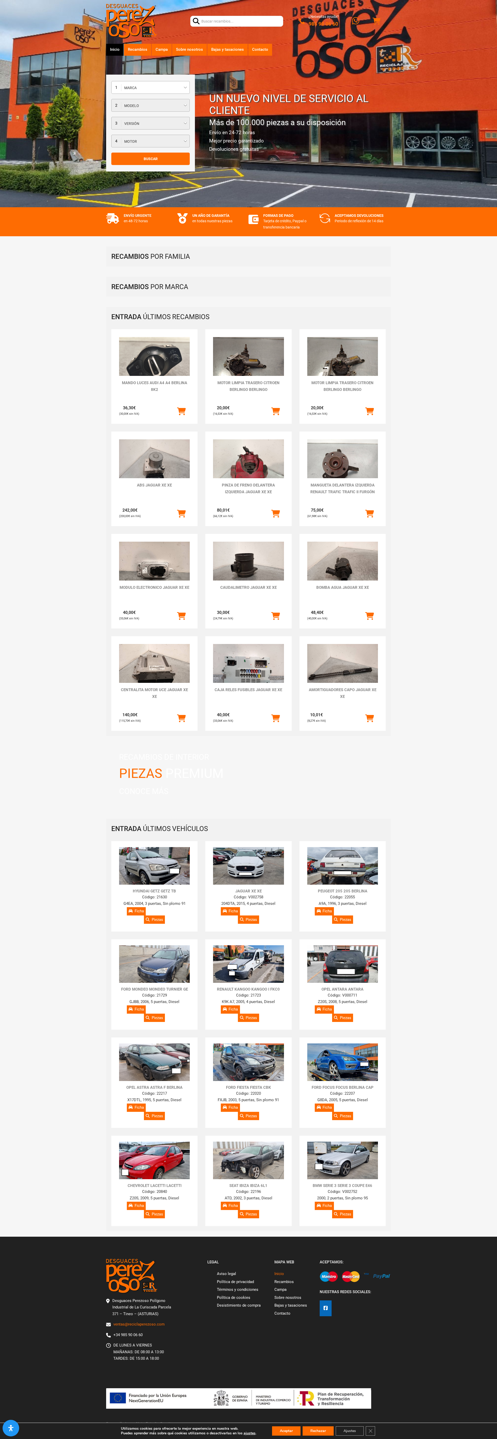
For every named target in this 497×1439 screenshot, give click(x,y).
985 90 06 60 (323, 24)
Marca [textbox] (130, 88)
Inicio (115, 49)
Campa (162, 49)
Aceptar (286, 1430)
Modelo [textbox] (131, 106)
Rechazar (318, 1430)
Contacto (260, 49)
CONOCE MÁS (144, 791)
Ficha (139, 911)
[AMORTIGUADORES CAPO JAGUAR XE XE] (342, 670)
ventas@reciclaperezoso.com (139, 1324)
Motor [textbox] (130, 141)
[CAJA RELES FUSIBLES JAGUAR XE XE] (248, 670)
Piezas (157, 919)
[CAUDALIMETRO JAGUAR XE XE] (248, 568)
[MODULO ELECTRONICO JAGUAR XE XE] (154, 568)
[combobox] (150, 87)
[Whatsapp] (355, 21)
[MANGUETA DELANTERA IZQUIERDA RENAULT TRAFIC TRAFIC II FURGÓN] (342, 465)
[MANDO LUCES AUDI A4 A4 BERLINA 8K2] (154, 363)
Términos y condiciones (237, 1289)
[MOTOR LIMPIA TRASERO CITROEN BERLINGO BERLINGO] (248, 363)
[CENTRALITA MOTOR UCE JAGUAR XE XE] (154, 670)
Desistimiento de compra (239, 1305)
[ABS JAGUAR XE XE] (154, 465)
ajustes (249, 1433)
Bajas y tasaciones (227, 49)
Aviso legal (226, 1273)
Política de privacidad (235, 1281)
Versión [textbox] (131, 123)
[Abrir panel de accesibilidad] (11, 1428)
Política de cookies (233, 1297)
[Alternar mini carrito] (376, 21)
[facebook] (326, 1308)
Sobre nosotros (189, 49)
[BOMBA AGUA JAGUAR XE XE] (342, 568)
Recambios (137, 49)
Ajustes (349, 1430)
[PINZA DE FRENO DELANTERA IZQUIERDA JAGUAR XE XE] (248, 465)
